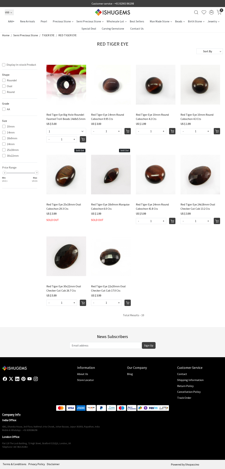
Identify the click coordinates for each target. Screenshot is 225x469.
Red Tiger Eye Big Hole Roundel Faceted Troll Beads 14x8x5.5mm (65, 117)
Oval (9, 86)
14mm (11, 132)
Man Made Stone (159, 21)
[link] (196, 12)
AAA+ (11, 21)
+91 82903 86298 (124, 3)
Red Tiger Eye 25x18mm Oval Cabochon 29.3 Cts (63, 206)
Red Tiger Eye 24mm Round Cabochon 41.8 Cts (152, 206)
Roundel (12, 80)
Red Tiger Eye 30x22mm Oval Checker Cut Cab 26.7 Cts (63, 288)
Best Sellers (137, 21)
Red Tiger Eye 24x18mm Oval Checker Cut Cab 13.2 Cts (198, 206)
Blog (130, 374)
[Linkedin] (17, 379)
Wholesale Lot (115, 21)
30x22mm (13, 155)
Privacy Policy (36, 464)
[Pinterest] (23, 379)
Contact (182, 374)
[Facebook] (5, 379)
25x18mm (13, 150)
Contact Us (137, 28)
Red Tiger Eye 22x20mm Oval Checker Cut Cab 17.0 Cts (108, 288)
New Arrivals (27, 21)
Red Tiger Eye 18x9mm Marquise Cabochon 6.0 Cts (110, 206)
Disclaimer (53, 464)
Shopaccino (192, 464)
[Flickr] (39, 380)
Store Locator (85, 380)
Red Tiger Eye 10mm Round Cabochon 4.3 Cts (197, 117)
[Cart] (83, 139)
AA (8, 109)
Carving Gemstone (113, 28)
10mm (11, 126)
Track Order (184, 397)
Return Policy (185, 386)
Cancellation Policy (189, 391)
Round (11, 92)
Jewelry (212, 21)
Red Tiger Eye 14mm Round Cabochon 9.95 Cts (107, 117)
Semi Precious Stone (88, 21)
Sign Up (148, 345)
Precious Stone (62, 21)
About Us (82, 374)
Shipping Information (190, 380)
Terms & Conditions (14, 464)
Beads (178, 21)
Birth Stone (195, 21)
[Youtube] (29, 379)
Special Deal (89, 28)
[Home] (112, 12)
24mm (11, 144)
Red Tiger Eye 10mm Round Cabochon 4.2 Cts (152, 117)
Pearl (44, 21)
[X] (11, 379)
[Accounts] (211, 12)
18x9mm (12, 138)
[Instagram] (35, 379)
